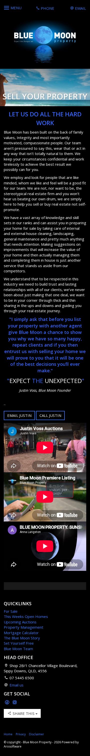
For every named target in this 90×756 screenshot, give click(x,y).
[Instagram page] (15, 702)
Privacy (21, 734)
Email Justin (19, 415)
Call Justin (50, 415)
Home (8, 734)
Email (80, 8)
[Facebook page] (8, 702)
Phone (47, 8)
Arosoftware (13, 746)
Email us (17, 684)
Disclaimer (36, 734)
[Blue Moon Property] (45, 42)
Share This (24, 713)
